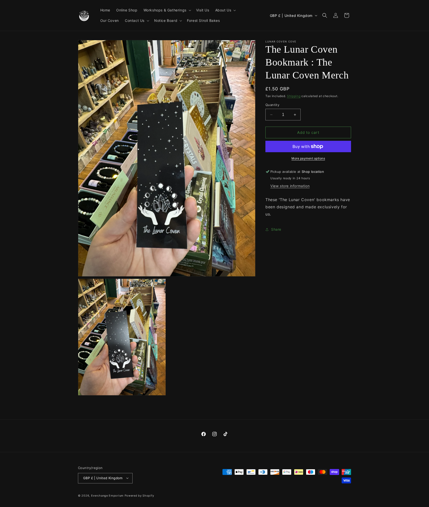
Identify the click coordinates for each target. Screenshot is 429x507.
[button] (167, 10)
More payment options (308, 158)
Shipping (294, 96)
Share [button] (276, 229)
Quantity (272, 105)
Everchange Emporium (107, 495)
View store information (290, 186)
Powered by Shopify (139, 495)
